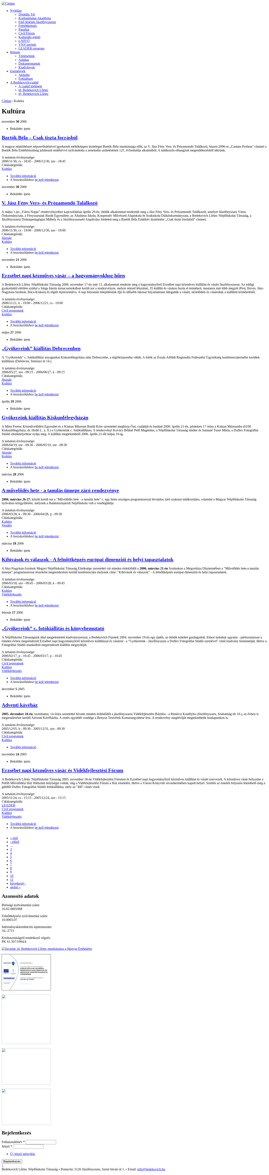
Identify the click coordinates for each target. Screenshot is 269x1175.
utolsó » (15, 887)
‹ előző (14, 842)
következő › (18, 883)
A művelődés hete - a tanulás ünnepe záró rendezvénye (60, 490)
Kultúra (7, 169)
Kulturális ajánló (29, 37)
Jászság (7, 238)
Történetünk (26, 56)
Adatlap (23, 60)
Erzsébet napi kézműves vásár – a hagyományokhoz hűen (63, 275)
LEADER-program (31, 48)
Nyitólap (16, 10)
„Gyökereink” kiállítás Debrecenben (41, 348)
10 (11, 876)
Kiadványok (26, 67)
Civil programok (13, 310)
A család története (30, 86)
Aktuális (24, 75)
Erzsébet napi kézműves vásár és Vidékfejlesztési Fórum (62, 770)
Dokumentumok (29, 63)
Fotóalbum (25, 78)
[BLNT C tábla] (26, 1124)
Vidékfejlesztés (12, 594)
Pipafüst (23, 29)
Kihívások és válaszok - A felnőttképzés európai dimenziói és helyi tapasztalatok (87, 559)
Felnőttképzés (27, 26)
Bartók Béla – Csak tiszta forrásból (40, 137)
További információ (23, 176)
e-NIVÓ (24, 41)
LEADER (8, 805)
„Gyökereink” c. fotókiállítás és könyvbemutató (53, 628)
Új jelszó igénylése (22, 1154)
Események (17, 71)
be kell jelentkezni (47, 179)
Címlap (6, 101)
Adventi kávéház (20, 705)
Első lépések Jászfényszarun (37, 22)
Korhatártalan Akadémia (34, 18)
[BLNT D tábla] (26, 1083)
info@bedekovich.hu (151, 1169)
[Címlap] (8, 3)
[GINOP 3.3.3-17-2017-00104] (26, 989)
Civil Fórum (26, 33)
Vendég (7, 525)
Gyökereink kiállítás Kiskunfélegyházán (45, 417)
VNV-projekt (27, 44)
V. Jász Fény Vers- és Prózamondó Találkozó (50, 203)
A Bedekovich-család (24, 82)
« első (14, 838)
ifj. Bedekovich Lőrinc (33, 94)
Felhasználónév (13, 1142)
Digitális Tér (26, 14)
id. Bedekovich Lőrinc (33, 90)
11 (11, 879)
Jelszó (7, 1146)
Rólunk (15, 52)
